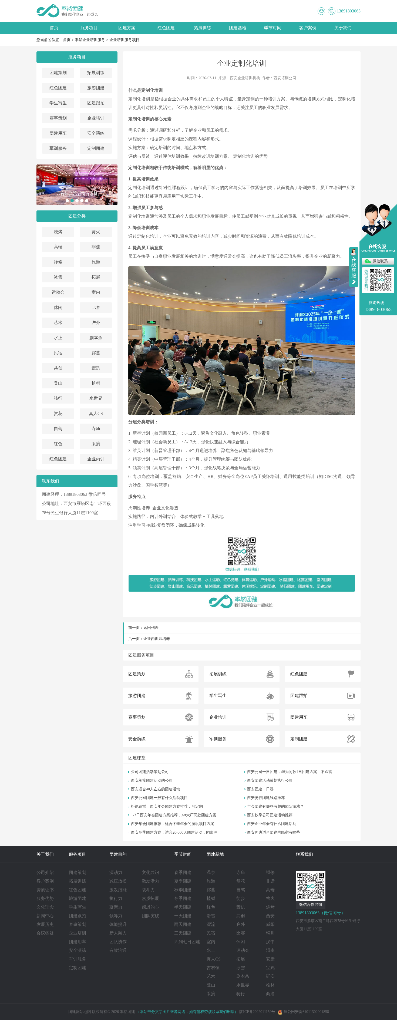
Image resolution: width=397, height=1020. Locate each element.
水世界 (95, 398)
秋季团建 (182, 889)
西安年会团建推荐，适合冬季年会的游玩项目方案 (172, 824)
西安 (270, 915)
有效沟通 (118, 950)
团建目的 (118, 854)
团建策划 (58, 72)
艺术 (58, 322)
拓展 (96, 277)
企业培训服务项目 (124, 40)
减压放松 (118, 881)
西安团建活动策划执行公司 (269, 780)
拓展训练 (202, 27)
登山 (58, 383)
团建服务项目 (141, 655)
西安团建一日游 (260, 789)
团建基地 (237, 27)
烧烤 (58, 231)
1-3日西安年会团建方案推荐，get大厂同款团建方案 (173, 815)
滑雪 (211, 915)
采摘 (96, 443)
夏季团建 (182, 881)
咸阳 (270, 924)
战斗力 (148, 889)
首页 (54, 27)
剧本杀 (95, 337)
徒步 (240, 898)
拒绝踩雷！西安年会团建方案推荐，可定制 (167, 806)
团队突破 (150, 915)
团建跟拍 (96, 103)
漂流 (211, 924)
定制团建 (96, 148)
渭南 (270, 950)
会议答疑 (45, 933)
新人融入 (118, 933)
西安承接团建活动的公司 (152, 780)
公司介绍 (45, 872)
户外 (96, 322)
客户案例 (308, 27)
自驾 (58, 428)
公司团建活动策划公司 (150, 772)
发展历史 (45, 924)
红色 (58, 443)
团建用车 (58, 133)
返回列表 (151, 628)
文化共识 (150, 872)
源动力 (115, 872)
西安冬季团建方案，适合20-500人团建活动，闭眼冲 (174, 832)
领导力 (115, 915)
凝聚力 (115, 907)
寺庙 (96, 428)
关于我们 (343, 27)
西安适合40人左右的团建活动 (155, 789)
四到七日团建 (187, 941)
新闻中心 (45, 915)
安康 (270, 959)
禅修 (58, 262)
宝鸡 (270, 967)
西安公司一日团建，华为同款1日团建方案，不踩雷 (289, 772)
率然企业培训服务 (90, 40)
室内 (96, 292)
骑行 (58, 398)
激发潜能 (118, 889)
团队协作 (118, 941)
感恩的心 (150, 907)
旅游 (96, 262)
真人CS (96, 413)
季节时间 (272, 27)
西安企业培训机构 (245, 78)
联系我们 (304, 854)
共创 (58, 368)
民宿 (58, 353)
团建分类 (77, 216)
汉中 (270, 941)
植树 (96, 383)
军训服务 (58, 148)
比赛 (96, 307)
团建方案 (127, 27)
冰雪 (58, 277)
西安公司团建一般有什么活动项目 (159, 798)
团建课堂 (137, 757)
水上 (58, 337)
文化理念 (45, 907)
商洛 (270, 993)
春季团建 (182, 872)
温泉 (211, 872)
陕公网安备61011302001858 (306, 1012)
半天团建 (182, 907)
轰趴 (96, 368)
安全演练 (96, 133)
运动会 (58, 292)
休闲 (58, 307)
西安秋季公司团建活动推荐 (269, 815)
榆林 (270, 985)
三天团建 (182, 933)
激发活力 (150, 881)
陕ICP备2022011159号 (257, 1012)
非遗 (96, 247)
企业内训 (96, 459)
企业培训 (96, 118)
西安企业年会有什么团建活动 (271, 824)
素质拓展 (150, 898)
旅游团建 (96, 87)
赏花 (58, 413)
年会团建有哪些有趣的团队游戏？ (275, 806)
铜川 (270, 933)
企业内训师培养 (156, 639)
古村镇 (213, 967)
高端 (58, 247)
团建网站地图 (79, 1012)
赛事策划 (58, 118)
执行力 (115, 898)
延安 (270, 976)
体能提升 (118, 924)
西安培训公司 (285, 78)
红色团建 (166, 27)
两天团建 (182, 924)
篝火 (96, 231)
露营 (96, 353)
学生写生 (58, 103)
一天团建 (182, 915)
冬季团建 (182, 898)
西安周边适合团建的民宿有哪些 (273, 832)
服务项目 (89, 27)
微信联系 (380, 261)
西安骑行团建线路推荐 (266, 798)
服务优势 (45, 898)
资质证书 (45, 889)
